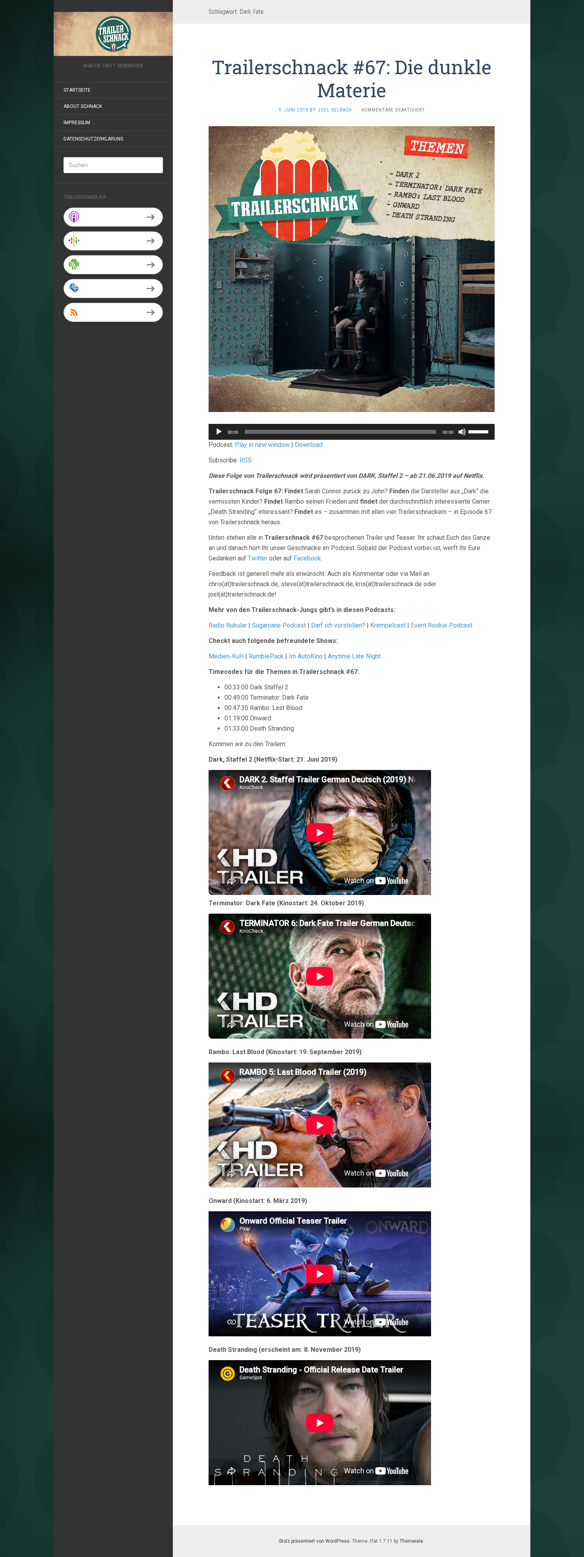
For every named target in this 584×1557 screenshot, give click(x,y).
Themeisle (411, 1541)
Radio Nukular (228, 625)
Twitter (257, 558)
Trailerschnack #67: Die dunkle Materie (351, 78)
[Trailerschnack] (113, 34)
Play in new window (262, 444)
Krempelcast (388, 625)
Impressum (77, 122)
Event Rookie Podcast (441, 625)
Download (309, 444)
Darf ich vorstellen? (338, 625)
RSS (245, 460)
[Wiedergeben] (219, 432)
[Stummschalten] (462, 432)
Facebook (307, 558)
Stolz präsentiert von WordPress (314, 1541)
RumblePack (266, 656)
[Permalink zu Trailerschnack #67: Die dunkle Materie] (352, 268)
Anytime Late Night (354, 656)
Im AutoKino (306, 656)
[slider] (479, 431)
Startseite (77, 90)
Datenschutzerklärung (94, 139)
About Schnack (83, 106)
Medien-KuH (227, 656)
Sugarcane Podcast (279, 625)
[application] (352, 432)
